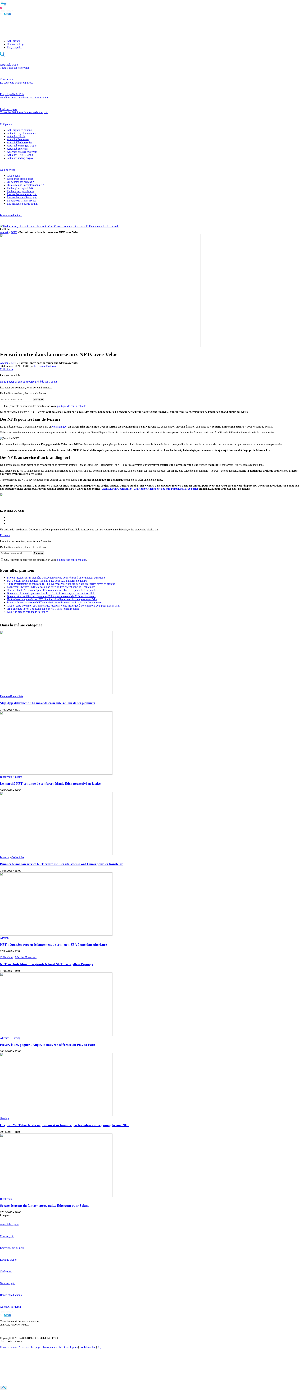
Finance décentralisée (11, 696)
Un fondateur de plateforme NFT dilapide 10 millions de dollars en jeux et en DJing (52, 599)
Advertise (24, 1347)
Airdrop (4, 937)
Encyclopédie (14, 47)
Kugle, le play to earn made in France (27, 611)
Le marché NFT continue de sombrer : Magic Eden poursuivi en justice (50, 783)
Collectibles (6, 369)
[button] (149, 5)
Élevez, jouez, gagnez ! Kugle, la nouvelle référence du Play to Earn (47, 1045)
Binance (4, 857)
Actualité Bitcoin (16, 136)
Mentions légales (68, 1347)
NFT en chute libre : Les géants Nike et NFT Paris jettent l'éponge (43, 608)
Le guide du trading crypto (21, 200)
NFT (14, 232)
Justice (18, 776)
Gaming (16, 1037)
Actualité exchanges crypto (22, 145)
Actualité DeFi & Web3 (20, 154)
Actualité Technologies (19, 142)
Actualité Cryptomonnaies (21, 133)
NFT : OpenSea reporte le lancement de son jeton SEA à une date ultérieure (53, 944)
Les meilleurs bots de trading (22, 203)
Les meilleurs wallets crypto (22, 197)
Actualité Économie (18, 139)
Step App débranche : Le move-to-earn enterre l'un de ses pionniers (47, 703)
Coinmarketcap (15, 44)
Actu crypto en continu (19, 130)
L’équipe (36, 1347)
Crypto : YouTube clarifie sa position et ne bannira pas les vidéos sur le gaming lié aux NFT (64, 1125)
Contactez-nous (8, 1347)
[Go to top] (3, 1388)
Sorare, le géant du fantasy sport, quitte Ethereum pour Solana (44, 1205)
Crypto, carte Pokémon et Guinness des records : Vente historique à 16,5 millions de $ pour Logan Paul (63, 605)
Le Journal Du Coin (45, 366)
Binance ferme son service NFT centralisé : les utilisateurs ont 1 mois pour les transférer (54, 602)
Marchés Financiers (26, 957)
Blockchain (6, 776)
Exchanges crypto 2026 (20, 188)
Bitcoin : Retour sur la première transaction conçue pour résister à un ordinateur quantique (56, 577)
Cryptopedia (13, 175)
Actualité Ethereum (17, 148)
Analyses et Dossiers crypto (22, 151)
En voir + (5, 535)
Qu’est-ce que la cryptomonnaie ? (25, 185)
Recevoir (38, 399)
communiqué (59, 426)
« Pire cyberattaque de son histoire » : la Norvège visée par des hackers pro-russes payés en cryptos (61, 583)
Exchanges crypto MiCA (20, 191)
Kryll (100, 1347)
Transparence (50, 1347)
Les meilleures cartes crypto (22, 194)
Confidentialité (87, 1347)
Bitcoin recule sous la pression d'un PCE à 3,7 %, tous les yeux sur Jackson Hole (51, 593)
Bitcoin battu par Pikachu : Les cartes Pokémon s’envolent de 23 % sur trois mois (51, 596)
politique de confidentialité (71, 406)
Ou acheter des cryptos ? (20, 181)
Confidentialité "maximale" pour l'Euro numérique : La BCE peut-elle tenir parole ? (52, 590)
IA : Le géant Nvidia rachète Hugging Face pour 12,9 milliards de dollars (47, 580)
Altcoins (4, 1037)
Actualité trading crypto (20, 158)
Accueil (4, 232)
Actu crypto (13, 40)
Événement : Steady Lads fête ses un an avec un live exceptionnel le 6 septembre (51, 586)
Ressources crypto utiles (20, 178)
